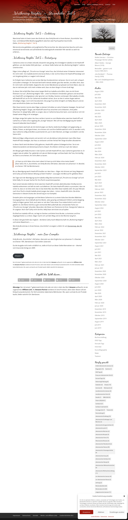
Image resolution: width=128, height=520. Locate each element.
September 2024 (100, 139)
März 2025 (98, 123)
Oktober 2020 (99, 277)
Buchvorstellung (44, 17)
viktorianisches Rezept (102, 462)
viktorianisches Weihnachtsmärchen (105, 466)
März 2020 (98, 300)
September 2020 (100, 281)
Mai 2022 (98, 218)
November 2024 (100, 132)
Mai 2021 (98, 255)
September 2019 (100, 319)
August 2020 (99, 284)
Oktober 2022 (99, 202)
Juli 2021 (98, 249)
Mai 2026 (98, 98)
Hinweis (107, 385)
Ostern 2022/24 (100, 400)
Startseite (77, 4)
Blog (83, 4)
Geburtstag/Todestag (102, 381)
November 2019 (100, 312)
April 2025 (98, 120)
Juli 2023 (98, 173)
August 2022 (99, 208)
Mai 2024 (98, 151)
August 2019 (99, 322)
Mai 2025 (98, 117)
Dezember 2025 (100, 104)
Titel (113, 4)
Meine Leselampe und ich (95, 4)
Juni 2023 (98, 177)
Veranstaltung (100, 413)
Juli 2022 (98, 211)
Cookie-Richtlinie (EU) (66, 515)
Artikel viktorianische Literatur (104, 366)
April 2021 (98, 259)
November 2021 (100, 236)
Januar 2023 (99, 192)
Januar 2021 (99, 268)
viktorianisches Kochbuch (103, 459)
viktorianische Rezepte (102, 434)
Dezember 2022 (100, 195)
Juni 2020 (98, 290)
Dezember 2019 (100, 309)
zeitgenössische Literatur (103, 492)
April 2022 (98, 221)
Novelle (98, 397)
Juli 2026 (98, 94)
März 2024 (98, 154)
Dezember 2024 (100, 129)
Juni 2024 (98, 148)
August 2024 (99, 142)
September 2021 (100, 243)
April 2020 (98, 296)
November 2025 (100, 107)
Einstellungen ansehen (117, 512)
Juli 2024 (98, 145)
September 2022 (100, 205)
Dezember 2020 (100, 271)
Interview (98, 347)
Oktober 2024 (99, 135)
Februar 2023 (99, 189)
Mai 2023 (98, 180)
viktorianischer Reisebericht (104, 444)
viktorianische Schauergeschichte (104, 451)
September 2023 (100, 170)
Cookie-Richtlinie (95, 516)
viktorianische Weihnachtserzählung (105, 472)
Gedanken (99, 385)
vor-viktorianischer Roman (103, 479)
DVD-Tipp (98, 340)
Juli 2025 (98, 113)
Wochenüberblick (101, 486)
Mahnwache (108, 388)
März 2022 (98, 224)
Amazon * (18, 256)
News (97, 353)
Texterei (98, 356)
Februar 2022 (99, 227)
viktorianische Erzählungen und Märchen (104, 421)
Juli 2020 (98, 287)
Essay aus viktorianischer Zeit (104, 375)
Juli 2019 (98, 325)
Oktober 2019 (99, 315)
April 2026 (98, 101)
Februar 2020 (99, 303)
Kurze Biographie (101, 350)
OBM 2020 (106, 397)
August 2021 (99, 246)
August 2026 (99, 91)
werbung (99, 482)
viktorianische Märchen (102, 431)
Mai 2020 (98, 293)
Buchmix (109, 369)
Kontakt (35, 515)
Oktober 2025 (99, 110)
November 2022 (100, 199)
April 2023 (98, 183)
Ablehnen (101, 512)
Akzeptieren (86, 512)
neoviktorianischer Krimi (103, 394)
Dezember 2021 (100, 233)
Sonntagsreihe (100, 410)
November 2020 (100, 274)
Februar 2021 (99, 265)
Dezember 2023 (100, 161)
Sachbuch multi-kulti (102, 407)
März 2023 (98, 186)
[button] (124, 496)
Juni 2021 (98, 252)
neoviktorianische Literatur (103, 391)
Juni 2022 (98, 214)
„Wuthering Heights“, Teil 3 (27, 43)
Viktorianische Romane (102, 441)
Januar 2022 (99, 230)
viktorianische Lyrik (101, 428)
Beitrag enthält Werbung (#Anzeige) (102, 20)
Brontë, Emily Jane (26, 20)
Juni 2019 (98, 328)
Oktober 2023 (99, 167)
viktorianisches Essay (102, 456)
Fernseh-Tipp (99, 344)
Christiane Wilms (22, 17)
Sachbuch (99, 403)
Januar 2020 (99, 306)
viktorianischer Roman (103, 447)
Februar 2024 (99, 158)
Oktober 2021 (99, 240)
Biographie (100, 369)
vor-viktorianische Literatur (103, 476)
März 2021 (98, 262)
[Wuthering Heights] (103, 42)
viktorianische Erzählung (103, 416)
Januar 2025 (99, 126)
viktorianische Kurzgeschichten (104, 425)
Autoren (107, 4)
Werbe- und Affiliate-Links (48, 515)
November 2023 (100, 164)
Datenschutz (104, 516)
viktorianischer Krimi (102, 437)
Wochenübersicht (101, 489)
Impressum (111, 516)
